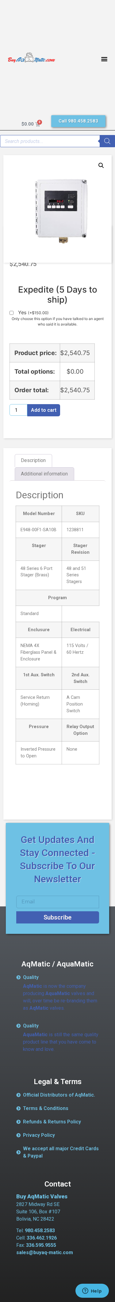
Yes (33, 312)
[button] (104, 59)
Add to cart (43, 410)
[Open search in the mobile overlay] (57, 141)
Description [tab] (33, 460)
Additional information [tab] (44, 474)
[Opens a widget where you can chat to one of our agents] (92, 1291)
